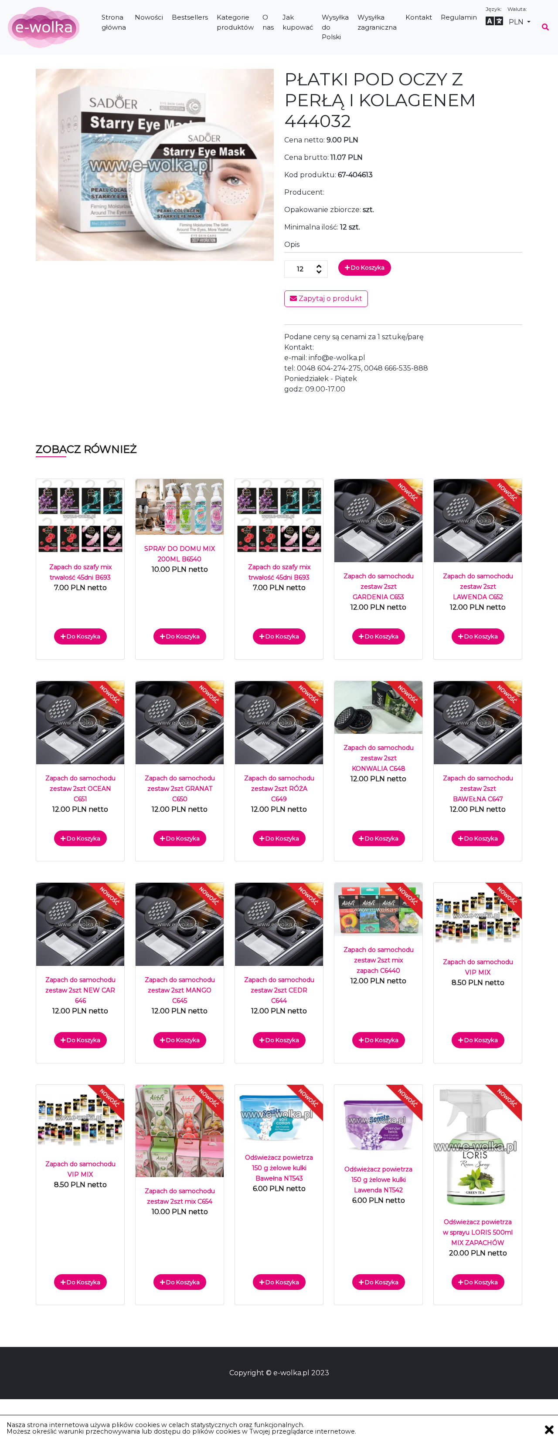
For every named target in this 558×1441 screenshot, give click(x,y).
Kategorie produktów (235, 22)
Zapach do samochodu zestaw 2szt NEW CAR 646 (80, 990)
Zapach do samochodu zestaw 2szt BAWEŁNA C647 (478, 788)
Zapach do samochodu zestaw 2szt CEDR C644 (279, 990)
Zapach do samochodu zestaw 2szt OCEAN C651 (80, 788)
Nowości (149, 17)
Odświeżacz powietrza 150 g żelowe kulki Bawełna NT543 (279, 1168)
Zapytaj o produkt (329, 298)
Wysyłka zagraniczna (377, 22)
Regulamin (459, 17)
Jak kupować (297, 22)
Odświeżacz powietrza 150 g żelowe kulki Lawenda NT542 (378, 1179)
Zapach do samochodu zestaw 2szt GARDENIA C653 (379, 586)
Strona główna (114, 22)
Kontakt (418, 17)
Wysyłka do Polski (335, 27)
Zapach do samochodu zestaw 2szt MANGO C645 (180, 990)
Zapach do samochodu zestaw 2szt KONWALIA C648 (379, 758)
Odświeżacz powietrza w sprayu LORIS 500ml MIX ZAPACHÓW (478, 1232)
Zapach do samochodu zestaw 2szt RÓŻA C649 (279, 788)
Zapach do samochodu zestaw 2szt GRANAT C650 (180, 788)
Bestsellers (190, 17)
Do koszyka (367, 267)
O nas (268, 22)
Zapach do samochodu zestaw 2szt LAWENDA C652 (478, 586)
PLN (517, 22)
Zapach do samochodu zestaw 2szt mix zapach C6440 (379, 960)
